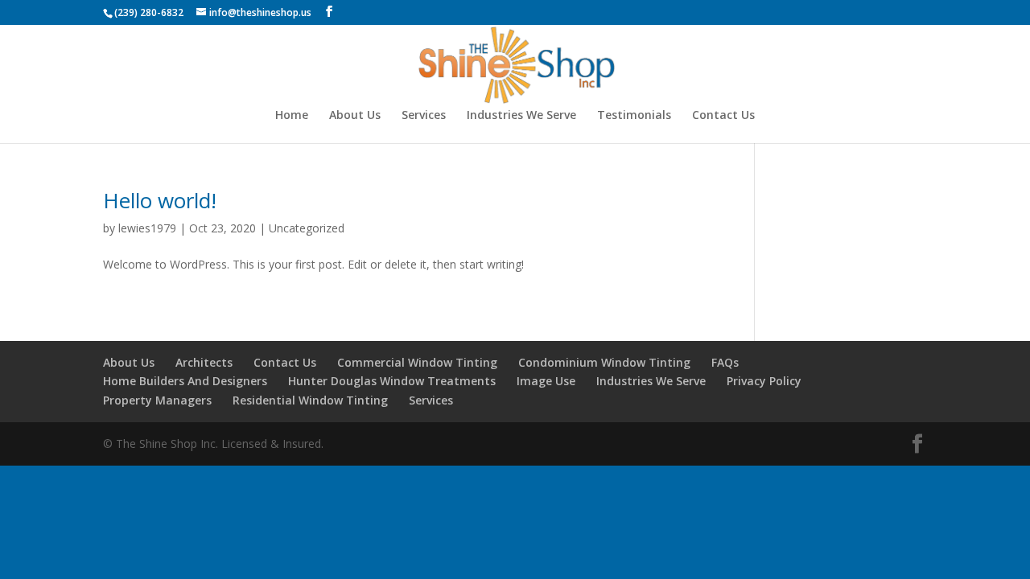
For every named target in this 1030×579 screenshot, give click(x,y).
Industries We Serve (521, 115)
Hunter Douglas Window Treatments (392, 380)
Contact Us (723, 115)
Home (291, 115)
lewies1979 (147, 228)
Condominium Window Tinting (604, 362)
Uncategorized (306, 228)
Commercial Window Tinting (417, 362)
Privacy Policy (764, 380)
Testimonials (634, 115)
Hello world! (159, 200)
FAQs (725, 362)
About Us (355, 115)
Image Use (546, 380)
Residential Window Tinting (310, 400)
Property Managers (157, 400)
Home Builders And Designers (185, 380)
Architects (204, 362)
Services (424, 115)
